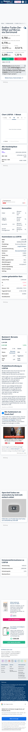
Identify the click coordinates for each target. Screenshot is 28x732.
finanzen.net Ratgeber (9, 420)
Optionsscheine (13, 655)
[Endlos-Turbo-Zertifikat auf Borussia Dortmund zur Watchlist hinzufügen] (25, 27)
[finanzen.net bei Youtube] (9, 661)
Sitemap (3, 672)
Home (2, 23)
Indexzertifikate (5, 655)
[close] (25, 704)
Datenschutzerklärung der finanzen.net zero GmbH (11, 729)
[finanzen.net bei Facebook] (6, 661)
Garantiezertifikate (14, 653)
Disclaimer (20, 670)
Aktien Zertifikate (5, 653)
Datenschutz (21, 668)
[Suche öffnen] (23, 2)
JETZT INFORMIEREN (14, 619)
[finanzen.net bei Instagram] (3, 661)
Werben (11, 668)
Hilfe (11, 666)
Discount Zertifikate (5, 652)
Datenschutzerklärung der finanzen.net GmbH (12, 728)
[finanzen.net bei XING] (19, 661)
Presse (2, 670)
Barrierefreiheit (22, 678)
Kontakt (3, 666)
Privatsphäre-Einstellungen (21, 676)
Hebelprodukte (9, 23)
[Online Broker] (8, 2)
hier (7, 447)
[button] (17, 2)
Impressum (21, 666)
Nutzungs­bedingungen (21, 673)
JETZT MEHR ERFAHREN (14, 642)
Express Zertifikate (5, 656)
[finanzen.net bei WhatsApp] (22, 661)
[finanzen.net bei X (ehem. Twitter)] (12, 661)
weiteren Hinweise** (15, 448)
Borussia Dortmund (11, 52)
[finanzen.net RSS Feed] (25, 661)
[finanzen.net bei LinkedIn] (15, 661)
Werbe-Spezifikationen (13, 671)
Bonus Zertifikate (16, 652)
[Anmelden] (26, 2)
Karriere (3, 668)
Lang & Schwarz (21, 246)
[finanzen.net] (8, 1)
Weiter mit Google (14, 718)
